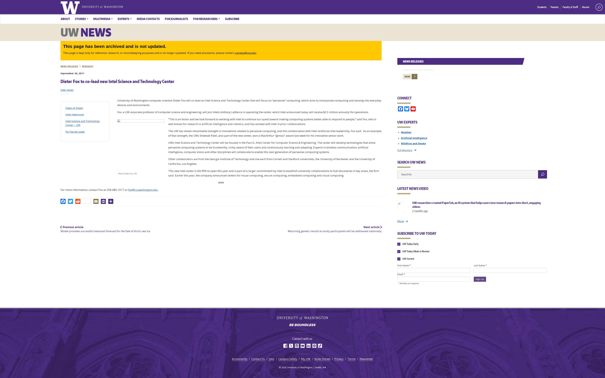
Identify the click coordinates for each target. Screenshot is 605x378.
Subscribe (232, 19)
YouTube (302, 346)
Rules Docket (322, 359)
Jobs (271, 359)
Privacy (338, 359)
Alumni (585, 7)
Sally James (67, 90)
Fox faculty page (75, 131)
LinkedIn (308, 346)
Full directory (404, 150)
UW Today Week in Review (415, 251)
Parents (555, 7)
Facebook (285, 346)
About (65, 19)
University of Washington (70, 7)
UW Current (408, 258)
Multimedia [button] (101, 19)
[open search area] (599, 7)
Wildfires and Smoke (413, 143)
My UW (305, 359)
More (407, 76)
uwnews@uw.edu (245, 53)
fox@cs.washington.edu (143, 190)
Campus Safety (287, 359)
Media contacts (148, 19)
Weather (406, 132)
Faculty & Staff (570, 7)
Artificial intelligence (414, 138)
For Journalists (176, 19)
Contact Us (258, 359)
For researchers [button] (205, 19)
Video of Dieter (74, 108)
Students (542, 7)
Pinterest (314, 346)
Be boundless (302, 325)
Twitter (291, 346)
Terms (352, 359)
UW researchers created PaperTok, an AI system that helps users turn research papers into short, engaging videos (476, 207)
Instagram (297, 346)
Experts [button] (123, 19)
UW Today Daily (410, 243)
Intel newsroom (74, 114)
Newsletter (366, 359)
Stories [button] (80, 19)
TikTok (320, 346)
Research (87, 66)
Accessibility (239, 359)
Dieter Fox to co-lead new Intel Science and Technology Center (117, 81)
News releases (69, 66)
